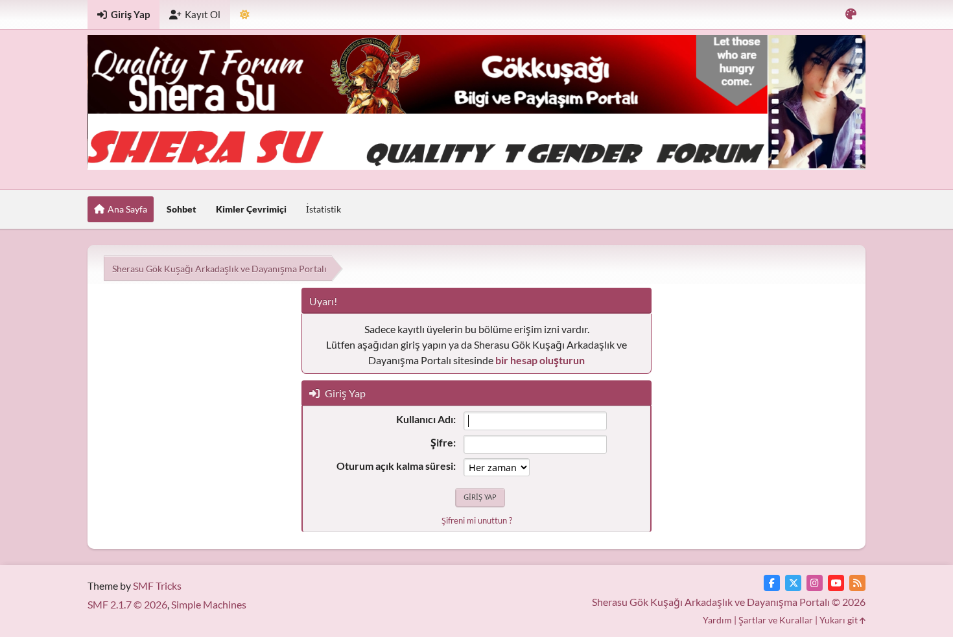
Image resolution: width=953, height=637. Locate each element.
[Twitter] (793, 583)
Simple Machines (208, 604)
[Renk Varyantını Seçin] (850, 14)
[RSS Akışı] (857, 583)
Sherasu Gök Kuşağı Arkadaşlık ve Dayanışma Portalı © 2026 (728, 602)
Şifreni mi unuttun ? (476, 520)
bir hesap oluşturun (540, 360)
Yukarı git (839, 619)
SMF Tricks (157, 585)
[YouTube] (836, 583)
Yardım (717, 619)
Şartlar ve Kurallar (775, 619)
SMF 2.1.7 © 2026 (127, 604)
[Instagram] (814, 583)
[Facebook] (772, 583)
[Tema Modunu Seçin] (244, 14)
